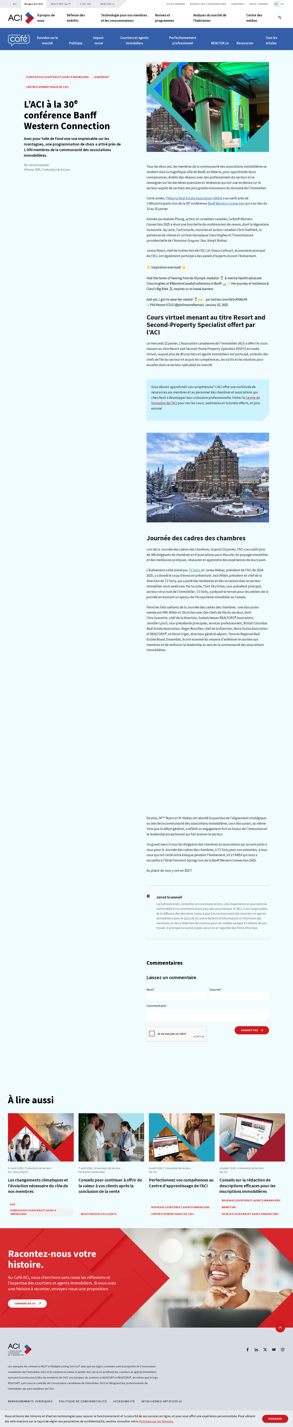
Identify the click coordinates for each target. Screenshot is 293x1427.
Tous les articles (271, 40)
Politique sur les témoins (156, 1421)
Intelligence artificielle (161, 1401)
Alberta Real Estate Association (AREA (194, 198)
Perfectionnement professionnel (182, 40)
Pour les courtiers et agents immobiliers (250, 1213)
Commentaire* (156, 1006)
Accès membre (175, 3)
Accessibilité (124, 1401)
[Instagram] (282, 1349)
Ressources (245, 43)
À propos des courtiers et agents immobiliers (57, 76)
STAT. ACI (85, 3)
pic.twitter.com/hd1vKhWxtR (226, 299)
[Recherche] (280, 18)
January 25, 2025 (216, 305)
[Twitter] (265, 1349)
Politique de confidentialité (83, 1401)
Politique (76, 43)
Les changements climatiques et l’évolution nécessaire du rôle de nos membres (38, 1185)
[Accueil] (21, 18)
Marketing (229, 1207)
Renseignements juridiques (30, 1401)
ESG (12, 1204)
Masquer (275, 1418)
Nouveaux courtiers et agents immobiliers (180, 1207)
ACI (15, 3)
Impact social (98, 40)
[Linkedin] (256, 1349)
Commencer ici (25, 1303)
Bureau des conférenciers (208, 3)
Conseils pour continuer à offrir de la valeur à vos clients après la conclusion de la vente (110, 1185)
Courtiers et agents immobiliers (134, 40)
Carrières (238, 3)
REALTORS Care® (60, 3)
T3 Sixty (194, 570)
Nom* (150, 989)
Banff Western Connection (226, 203)
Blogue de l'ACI (34, 3)
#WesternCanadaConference (190, 283)
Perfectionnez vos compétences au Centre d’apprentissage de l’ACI (181, 1182)
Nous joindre (259, 3)
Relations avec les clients (99, 1213)
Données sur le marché (47, 40)
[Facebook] (247, 1349)
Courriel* (215, 989)
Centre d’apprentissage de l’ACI (47, 86)
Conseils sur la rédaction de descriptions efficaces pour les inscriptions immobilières (247, 1185)
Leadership (101, 76)
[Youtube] (273, 1349)
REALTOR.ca (108, 3)
